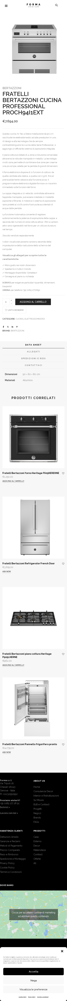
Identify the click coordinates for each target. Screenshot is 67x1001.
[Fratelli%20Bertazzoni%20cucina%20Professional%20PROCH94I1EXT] (3, 327)
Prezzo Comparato (10, 850)
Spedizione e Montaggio (13, 859)
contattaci (33, 365)
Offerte (37, 859)
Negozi (37, 813)
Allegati (33, 351)
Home (37, 787)
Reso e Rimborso (9, 854)
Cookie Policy (23, 997)
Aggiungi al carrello (33, 302)
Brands (37, 817)
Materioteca (40, 850)
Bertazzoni (11, 88)
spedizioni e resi (33, 358)
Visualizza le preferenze (33, 989)
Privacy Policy (31, 997)
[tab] (33, 344)
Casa (36, 837)
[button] (62, 951)
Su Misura (39, 800)
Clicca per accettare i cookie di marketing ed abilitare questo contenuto (33, 914)
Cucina (20, 319)
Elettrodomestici (35, 319)
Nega (33, 980)
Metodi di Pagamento (11, 845)
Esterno (37, 841)
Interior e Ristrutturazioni (46, 795)
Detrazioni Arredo (9, 837)
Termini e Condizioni (42, 997)
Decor (37, 845)
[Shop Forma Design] (33, 6)
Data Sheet (33, 345)
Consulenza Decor (43, 791)
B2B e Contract (41, 804)
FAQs (36, 822)
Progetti (38, 809)
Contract (38, 854)
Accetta (33, 971)
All (35, 863)
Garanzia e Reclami (10, 841)
